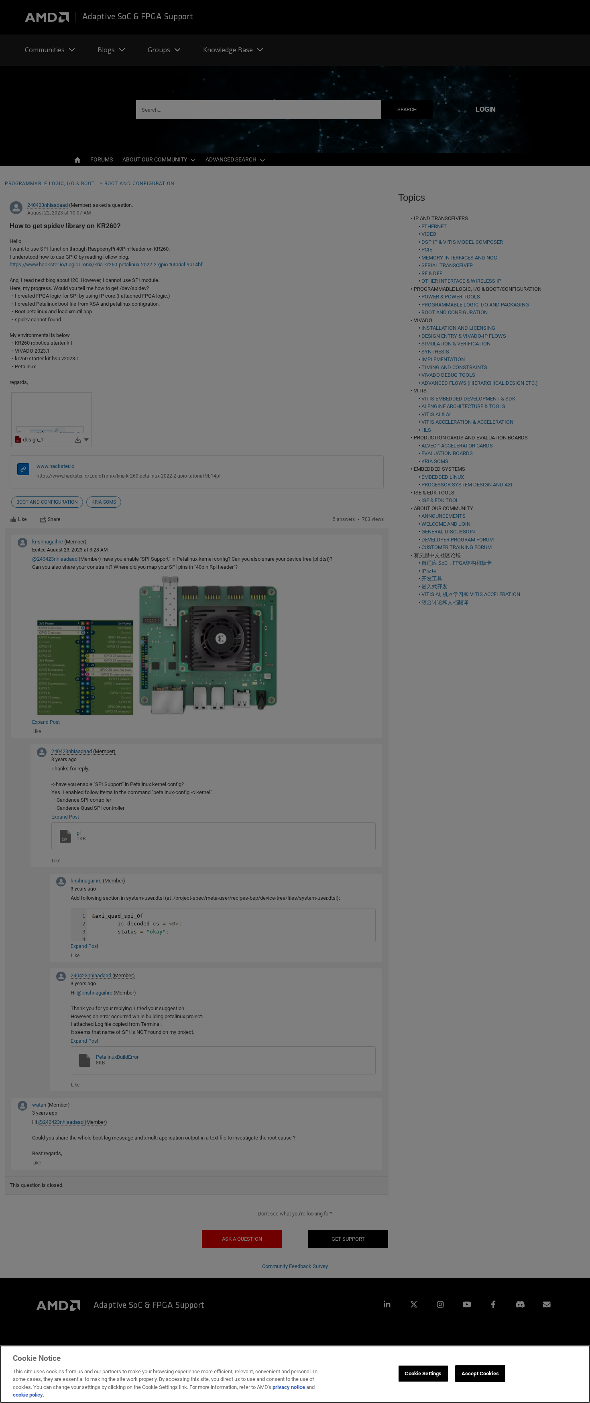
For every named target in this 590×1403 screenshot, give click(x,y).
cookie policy (28, 1395)
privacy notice (289, 1387)
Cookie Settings (423, 1373)
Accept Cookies (480, 1373)
